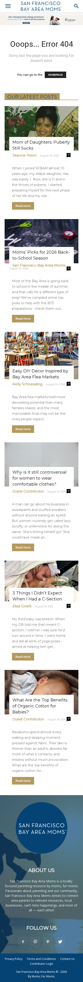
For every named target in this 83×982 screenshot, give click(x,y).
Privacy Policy (13, 959)
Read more (23, 206)
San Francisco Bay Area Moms (38, 265)
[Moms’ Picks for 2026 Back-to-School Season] (41, 241)
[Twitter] (60, 942)
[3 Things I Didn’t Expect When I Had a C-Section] (41, 581)
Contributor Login (41, 964)
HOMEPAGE (55, 74)
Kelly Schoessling (27, 384)
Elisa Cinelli (21, 606)
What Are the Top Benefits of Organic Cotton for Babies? (40, 706)
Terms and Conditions (41, 959)
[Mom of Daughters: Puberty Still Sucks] (41, 128)
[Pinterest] (47, 942)
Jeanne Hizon (24, 155)
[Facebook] (22, 942)
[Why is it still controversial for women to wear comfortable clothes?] (41, 464)
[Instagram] (35, 942)
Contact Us (67, 959)
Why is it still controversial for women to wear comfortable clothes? (39, 478)
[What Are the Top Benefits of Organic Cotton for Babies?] (41, 692)
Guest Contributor (28, 491)
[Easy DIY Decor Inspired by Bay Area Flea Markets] (41, 355)
